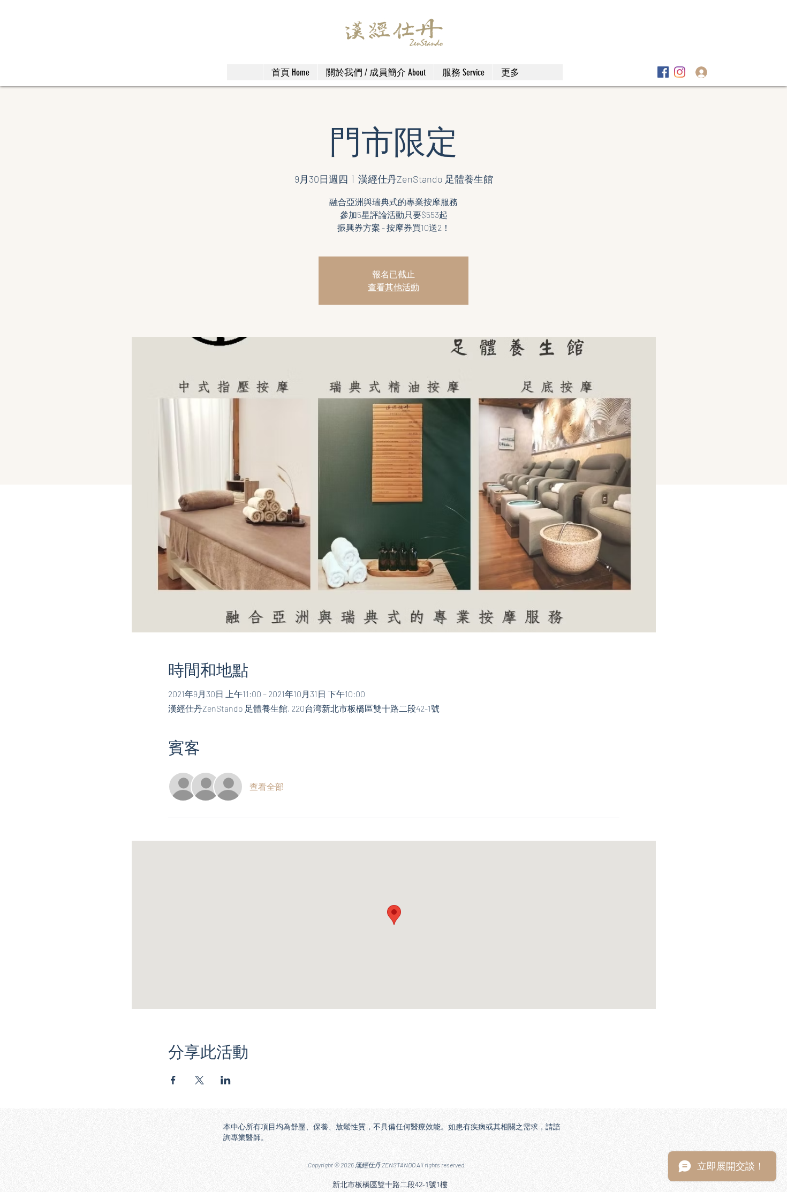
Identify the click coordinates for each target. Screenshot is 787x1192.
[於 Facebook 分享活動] (173, 1080)
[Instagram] (679, 72)
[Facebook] (663, 72)
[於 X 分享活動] (199, 1080)
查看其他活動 (393, 287)
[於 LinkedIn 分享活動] (226, 1080)
